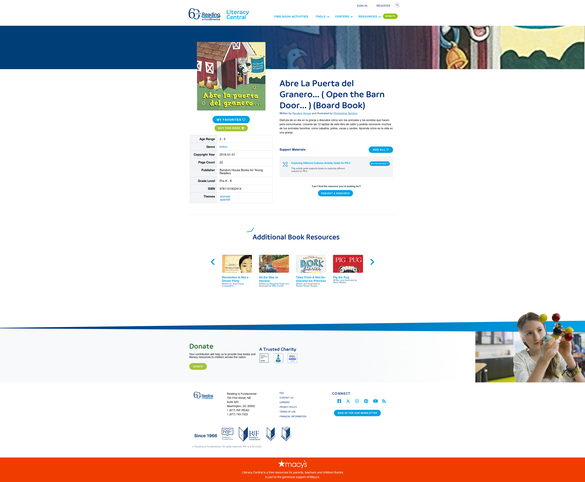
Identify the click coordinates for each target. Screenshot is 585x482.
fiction (223, 146)
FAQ (282, 392)
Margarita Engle (277, 283)
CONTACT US (287, 397)
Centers (342, 16)
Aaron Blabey (339, 282)
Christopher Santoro (345, 113)
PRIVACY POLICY (288, 406)
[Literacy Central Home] (237, 9)
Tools (321, 16)
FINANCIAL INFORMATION (293, 416)
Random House (301, 113)
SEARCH (397, 5)
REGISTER (383, 5)
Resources (367, 16)
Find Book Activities (291, 16)
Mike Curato (278, 285)
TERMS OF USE (289, 411)
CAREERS (285, 402)
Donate (198, 366)
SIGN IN (362, 5)
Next (372, 262)
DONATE (390, 16)
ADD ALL (379, 149)
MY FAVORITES (229, 119)
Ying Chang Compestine (233, 284)
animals (225, 196)
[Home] (206, 9)
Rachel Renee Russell (306, 285)
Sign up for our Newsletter (357, 412)
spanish (225, 199)
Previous (212, 262)
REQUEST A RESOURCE (335, 193)
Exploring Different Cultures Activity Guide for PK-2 (320, 163)
